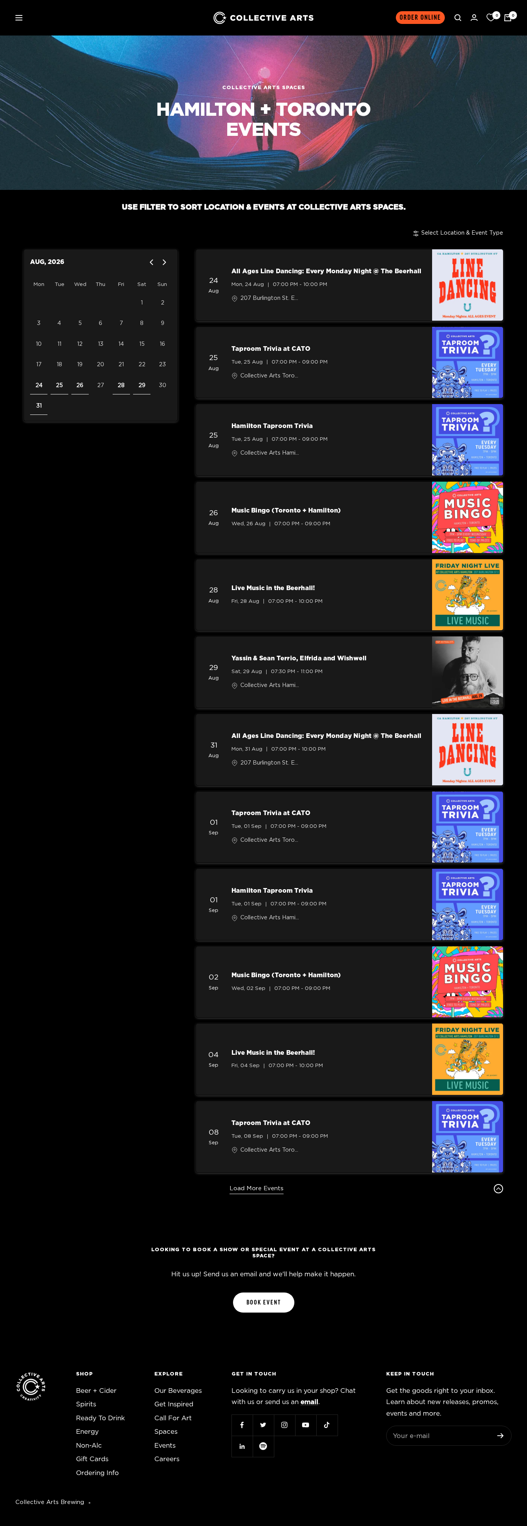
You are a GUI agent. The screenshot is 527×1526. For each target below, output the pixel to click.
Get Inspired (173, 1404)
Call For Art (173, 1418)
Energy (87, 1431)
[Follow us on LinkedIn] (242, 1446)
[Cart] (508, 17)
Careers (166, 1459)
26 (79, 385)
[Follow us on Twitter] (263, 1425)
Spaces (165, 1431)
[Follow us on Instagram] (284, 1425)
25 (59, 385)
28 (121, 385)
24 (38, 385)
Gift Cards (92, 1459)
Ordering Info (97, 1473)
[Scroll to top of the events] (498, 1188)
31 (39, 406)
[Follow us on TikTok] (327, 1425)
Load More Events (257, 1188)
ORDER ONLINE (420, 17)
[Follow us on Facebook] (242, 1425)
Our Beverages (178, 1390)
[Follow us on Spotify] (263, 1446)
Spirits (86, 1404)
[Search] (457, 17)
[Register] (500, 1435)
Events (165, 1445)
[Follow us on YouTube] (305, 1425)
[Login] (474, 17)
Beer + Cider (96, 1390)
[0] (491, 18)
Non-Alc (89, 1445)
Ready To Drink (100, 1418)
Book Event (264, 1302)
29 (142, 385)
